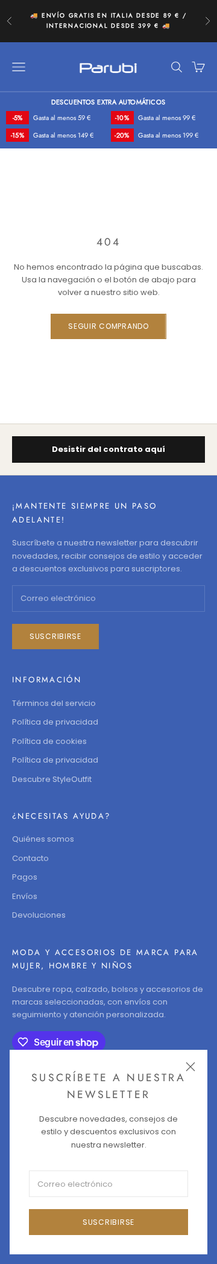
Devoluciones (39, 915)
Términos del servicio (54, 703)
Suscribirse (108, 1222)
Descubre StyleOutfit (52, 779)
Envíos (24, 896)
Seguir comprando (108, 326)
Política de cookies (49, 741)
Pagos (24, 877)
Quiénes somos (43, 839)
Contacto (30, 858)
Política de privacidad (55, 722)
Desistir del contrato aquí (108, 449)
